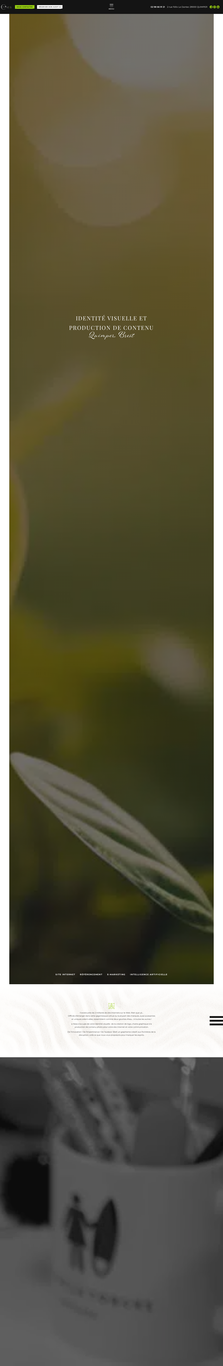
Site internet (65, 1356)
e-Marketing (116, 1356)
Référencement (91, 1356)
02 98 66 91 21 (158, 7)
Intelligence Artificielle (148, 1356)
